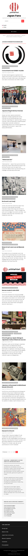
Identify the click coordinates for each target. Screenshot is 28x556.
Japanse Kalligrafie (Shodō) (8, 198)
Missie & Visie (5, 531)
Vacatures (4, 541)
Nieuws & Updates (6, 108)
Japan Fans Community (7, 535)
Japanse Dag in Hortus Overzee (12, 111)
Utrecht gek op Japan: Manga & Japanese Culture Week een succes (14, 339)
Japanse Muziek (5, 68)
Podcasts (9, 515)
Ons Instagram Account (9, 508)
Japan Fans (14, 15)
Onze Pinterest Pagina (9, 513)
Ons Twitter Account (9, 511)
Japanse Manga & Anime (7, 333)
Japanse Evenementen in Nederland (9, 66)
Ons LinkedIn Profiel (8, 510)
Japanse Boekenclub (6, 242)
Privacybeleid (5, 545)
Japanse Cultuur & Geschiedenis (13, 35)
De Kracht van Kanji (8, 201)
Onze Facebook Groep (9, 507)
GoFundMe (9, 514)
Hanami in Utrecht (8, 431)
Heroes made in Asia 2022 (10, 290)
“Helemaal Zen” (7, 160)
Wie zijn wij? (4, 528)
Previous (5, 452)
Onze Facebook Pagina (9, 505)
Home (4, 35)
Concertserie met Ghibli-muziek (13, 71)
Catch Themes (17, 554)
